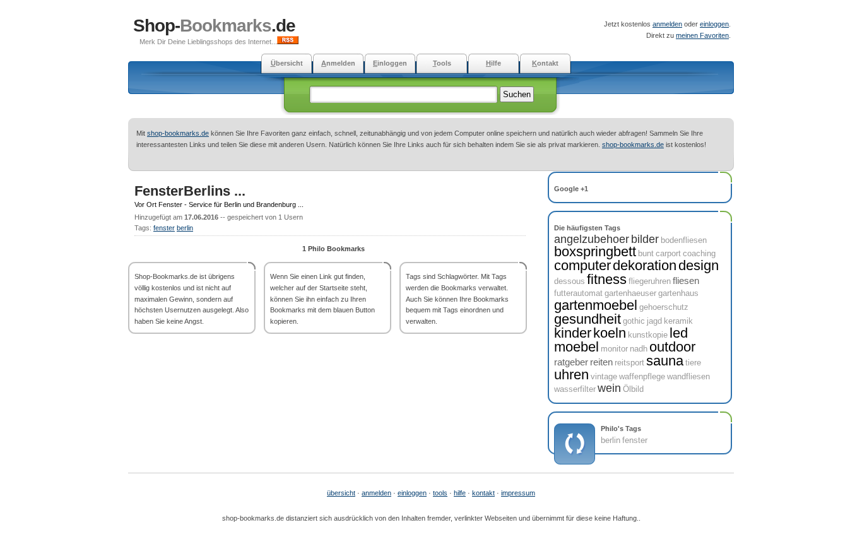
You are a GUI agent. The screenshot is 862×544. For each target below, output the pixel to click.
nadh (638, 348)
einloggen (714, 24)
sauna (664, 361)
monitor (614, 348)
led (679, 333)
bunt (646, 253)
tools (440, 493)
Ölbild (633, 389)
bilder (645, 239)
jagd (654, 321)
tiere (693, 362)
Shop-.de (214, 25)
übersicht (341, 493)
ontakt (545, 63)
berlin (185, 228)
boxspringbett (595, 251)
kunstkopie (648, 335)
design (698, 265)
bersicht (287, 63)
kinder (572, 333)
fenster (164, 228)
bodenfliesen (684, 240)
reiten (601, 362)
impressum (518, 493)
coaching (699, 253)
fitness (607, 279)
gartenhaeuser (630, 293)
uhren (571, 374)
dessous (569, 281)
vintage (604, 376)
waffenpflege (642, 376)
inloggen (390, 63)
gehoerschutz (663, 307)
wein (609, 388)
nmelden (338, 63)
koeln (609, 333)
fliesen (686, 280)
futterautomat (578, 293)
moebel (576, 347)
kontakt (483, 493)
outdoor (672, 347)
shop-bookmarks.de (178, 133)
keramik (678, 321)
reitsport (629, 362)
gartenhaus (678, 293)
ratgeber (571, 362)
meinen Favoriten (702, 35)
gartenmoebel (595, 305)
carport (668, 253)
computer (582, 265)
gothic (634, 321)
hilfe (460, 493)
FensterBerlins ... (189, 191)
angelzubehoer (591, 239)
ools (442, 63)
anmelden (667, 24)
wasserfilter (575, 389)
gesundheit (587, 319)
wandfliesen (688, 376)
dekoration (644, 265)
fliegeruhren (650, 281)
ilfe (493, 63)
